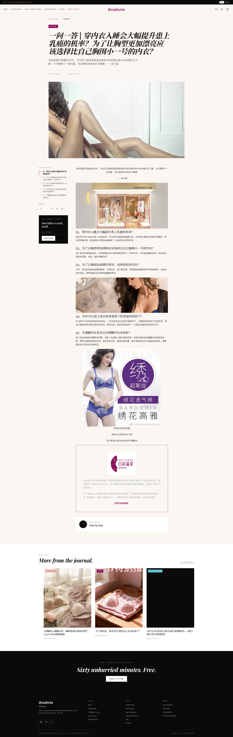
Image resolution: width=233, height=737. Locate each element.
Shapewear (16, 9)
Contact (128, 723)
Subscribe (48, 238)
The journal (54, 19)
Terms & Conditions (169, 716)
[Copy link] (41, 209)
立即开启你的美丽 (121, 503)
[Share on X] (46, 209)
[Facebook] (46, 722)
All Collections (93, 719)
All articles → (187, 562)
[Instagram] (41, 722)
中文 (227, 2)
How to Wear (130, 708)
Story (61, 9)
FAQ (127, 719)
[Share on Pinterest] (52, 209)
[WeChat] (62, 209)
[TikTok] (52, 722)
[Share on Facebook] (57, 209)
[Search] (216, 9)
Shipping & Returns (132, 716)
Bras (6, 9)
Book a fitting (116, 679)
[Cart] (227, 9)
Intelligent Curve (33, 9)
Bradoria (116, 9)
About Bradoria (168, 705)
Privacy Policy (167, 712)
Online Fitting (130, 705)
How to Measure (131, 712)
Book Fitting (73, 9)
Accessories (50, 9)
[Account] (222, 9)
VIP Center (166, 708)
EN (222, 2)
